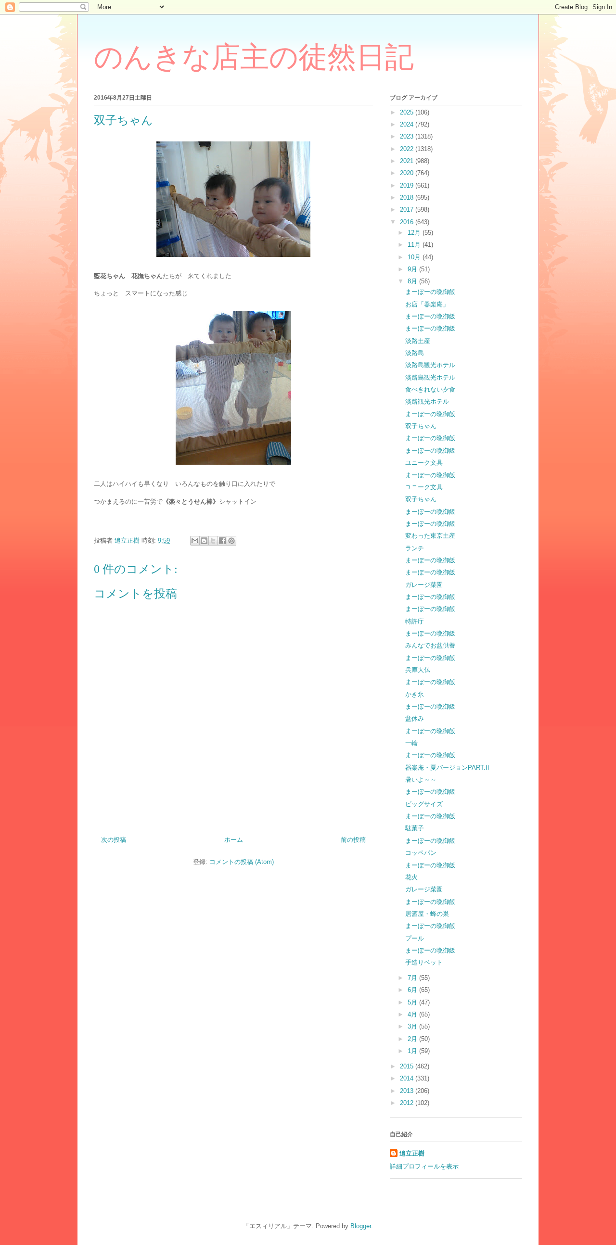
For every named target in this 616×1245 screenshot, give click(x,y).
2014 (407, 1078)
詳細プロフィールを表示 (424, 1166)
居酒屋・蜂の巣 (427, 913)
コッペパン (420, 852)
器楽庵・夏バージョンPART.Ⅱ (447, 767)
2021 (407, 161)
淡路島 (414, 352)
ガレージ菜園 (424, 584)
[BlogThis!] (204, 541)
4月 (413, 1014)
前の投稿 (353, 839)
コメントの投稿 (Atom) (241, 861)
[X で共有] (213, 541)
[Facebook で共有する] (222, 541)
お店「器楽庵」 (427, 304)
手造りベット (424, 962)
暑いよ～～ (420, 779)
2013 (407, 1090)
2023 (407, 136)
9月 (413, 269)
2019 (407, 185)
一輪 (411, 743)
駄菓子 (414, 828)
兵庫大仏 (417, 669)
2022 (407, 148)
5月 (413, 1002)
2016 (407, 222)
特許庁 (414, 621)
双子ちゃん (420, 426)
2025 (407, 112)
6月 (413, 989)
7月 (413, 977)
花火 (411, 877)
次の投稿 (113, 839)
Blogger (360, 1226)
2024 (407, 124)
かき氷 (414, 694)
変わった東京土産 (430, 535)
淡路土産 (417, 340)
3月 (413, 1026)
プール (414, 938)
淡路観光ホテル (427, 401)
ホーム (233, 839)
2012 (407, 1102)
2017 (407, 209)
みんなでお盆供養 (430, 645)
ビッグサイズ (424, 804)
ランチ (414, 548)
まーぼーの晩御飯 (430, 291)
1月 (413, 1050)
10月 (415, 257)
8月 (413, 281)
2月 (413, 1038)
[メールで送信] (195, 541)
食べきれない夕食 (430, 389)
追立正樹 (411, 1153)
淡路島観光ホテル (430, 364)
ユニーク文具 (424, 462)
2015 (407, 1066)
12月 (415, 232)
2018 (407, 197)
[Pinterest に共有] (231, 541)
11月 (415, 244)
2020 (407, 173)
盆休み (414, 718)
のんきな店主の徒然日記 (254, 57)
